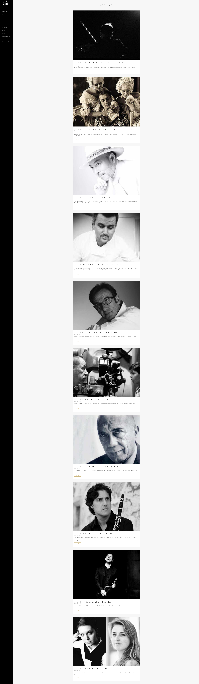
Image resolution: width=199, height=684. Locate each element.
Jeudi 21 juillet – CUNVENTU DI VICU (101, 467)
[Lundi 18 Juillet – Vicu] (106, 641)
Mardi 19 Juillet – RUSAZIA (96, 602)
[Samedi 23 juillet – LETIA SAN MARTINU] (106, 305)
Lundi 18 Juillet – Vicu (94, 669)
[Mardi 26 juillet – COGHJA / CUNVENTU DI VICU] (106, 101)
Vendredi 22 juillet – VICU (96, 400)
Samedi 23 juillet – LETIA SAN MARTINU (102, 333)
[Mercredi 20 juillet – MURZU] (106, 506)
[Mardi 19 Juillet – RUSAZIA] (106, 574)
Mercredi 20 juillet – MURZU (98, 534)
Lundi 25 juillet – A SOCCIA (96, 197)
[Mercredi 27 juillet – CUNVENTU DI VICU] (106, 35)
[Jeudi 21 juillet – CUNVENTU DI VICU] (106, 439)
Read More (78, 139)
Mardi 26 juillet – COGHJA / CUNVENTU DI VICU (107, 129)
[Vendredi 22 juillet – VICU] (106, 372)
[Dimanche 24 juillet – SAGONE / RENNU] (106, 237)
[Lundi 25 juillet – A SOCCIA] (106, 170)
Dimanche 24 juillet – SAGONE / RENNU (103, 264)
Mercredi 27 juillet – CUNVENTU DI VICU (103, 62)
